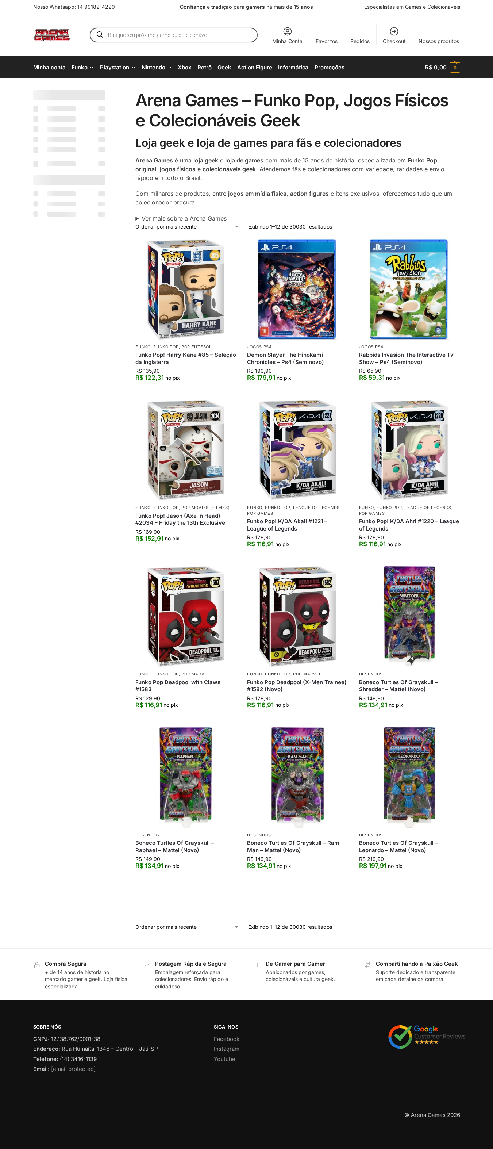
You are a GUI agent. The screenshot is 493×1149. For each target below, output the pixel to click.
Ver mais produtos (298, 920)
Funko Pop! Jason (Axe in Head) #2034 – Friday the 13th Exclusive (180, 519)
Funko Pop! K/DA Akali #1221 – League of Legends (287, 525)
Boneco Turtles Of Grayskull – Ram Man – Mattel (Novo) (293, 846)
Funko (143, 346)
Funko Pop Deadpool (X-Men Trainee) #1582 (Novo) (297, 686)
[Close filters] (107, 95)
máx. (73, 339)
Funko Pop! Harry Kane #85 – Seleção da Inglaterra (185, 358)
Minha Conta (287, 41)
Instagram (226, 1079)
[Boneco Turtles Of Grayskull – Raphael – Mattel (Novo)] (185, 777)
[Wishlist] (225, 250)
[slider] (37, 375)
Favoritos (327, 41)
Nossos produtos (439, 41)
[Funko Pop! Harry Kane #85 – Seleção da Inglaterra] (185, 289)
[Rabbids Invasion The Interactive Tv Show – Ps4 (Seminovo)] (409, 289)
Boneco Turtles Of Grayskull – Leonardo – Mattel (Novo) (398, 846)
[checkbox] (69, 108)
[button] (442, 67)
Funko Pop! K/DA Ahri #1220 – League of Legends (409, 525)
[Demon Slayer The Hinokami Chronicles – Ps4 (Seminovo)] (297, 289)
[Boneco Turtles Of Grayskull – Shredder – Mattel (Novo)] (409, 616)
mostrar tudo (56, 711)
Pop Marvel (195, 674)
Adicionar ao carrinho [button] (185, 392)
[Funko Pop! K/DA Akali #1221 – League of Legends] (297, 450)
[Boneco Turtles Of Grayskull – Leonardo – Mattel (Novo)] (409, 777)
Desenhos (371, 674)
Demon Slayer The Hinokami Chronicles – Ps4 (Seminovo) (285, 358)
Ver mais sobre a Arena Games (184, 218)
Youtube (224, 1089)
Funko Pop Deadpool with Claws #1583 (177, 686)
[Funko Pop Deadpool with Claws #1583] (185, 616)
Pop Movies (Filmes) (205, 507)
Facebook (226, 1069)
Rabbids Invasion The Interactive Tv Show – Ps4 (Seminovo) (406, 358)
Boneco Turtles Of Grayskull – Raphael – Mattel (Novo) (174, 846)
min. (41, 339)
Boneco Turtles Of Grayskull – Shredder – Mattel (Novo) (398, 686)
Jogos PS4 (259, 346)
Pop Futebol (196, 346)
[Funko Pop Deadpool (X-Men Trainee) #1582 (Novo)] (297, 616)
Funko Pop (165, 346)
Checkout (394, 41)
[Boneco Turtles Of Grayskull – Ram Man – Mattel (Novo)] (297, 777)
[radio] (69, 402)
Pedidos (360, 41)
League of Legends (316, 507)
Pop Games (260, 513)
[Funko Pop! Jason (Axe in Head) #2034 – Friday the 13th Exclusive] (185, 450)
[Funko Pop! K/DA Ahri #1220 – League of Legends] (409, 450)
